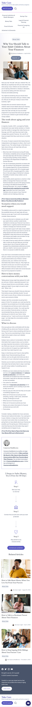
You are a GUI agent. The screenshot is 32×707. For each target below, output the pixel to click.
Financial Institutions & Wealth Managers (8, 16)
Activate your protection (16, 548)
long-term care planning (17, 384)
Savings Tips (23, 16)
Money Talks (8, 21)
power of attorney (16, 373)
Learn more (6, 688)
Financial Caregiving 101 (24, 26)
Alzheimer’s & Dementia (8, 30)
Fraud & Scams (8, 26)
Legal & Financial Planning (24, 21)
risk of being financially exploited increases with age (16, 188)
